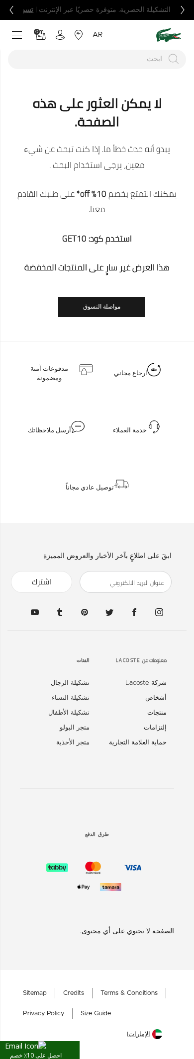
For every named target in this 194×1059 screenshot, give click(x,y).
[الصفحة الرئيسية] (168, 35)
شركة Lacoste (146, 683)
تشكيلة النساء (71, 698)
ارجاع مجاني (130, 373)
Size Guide (96, 1013)
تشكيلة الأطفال (69, 713)
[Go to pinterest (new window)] (85, 612)
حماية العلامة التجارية (138, 742)
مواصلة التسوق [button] (101, 307)
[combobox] (97, 59)
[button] (40, 1050)
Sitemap (35, 993)
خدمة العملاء (130, 430)
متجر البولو (75, 728)
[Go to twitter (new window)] (109, 612)
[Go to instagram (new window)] (159, 612)
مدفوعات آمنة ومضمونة (49, 373)
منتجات (157, 713)
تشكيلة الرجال (70, 683)
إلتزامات (155, 728)
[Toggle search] (53, 307)
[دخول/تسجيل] (60, 34)
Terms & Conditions (129, 993)
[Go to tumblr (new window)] (60, 612)
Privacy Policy (43, 1013)
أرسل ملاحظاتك (49, 430)
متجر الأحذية (73, 742)
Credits (73, 993)
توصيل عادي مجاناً (90, 487)
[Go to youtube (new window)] (35, 612)
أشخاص (156, 698)
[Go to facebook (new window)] (134, 612)
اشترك (41, 581)
